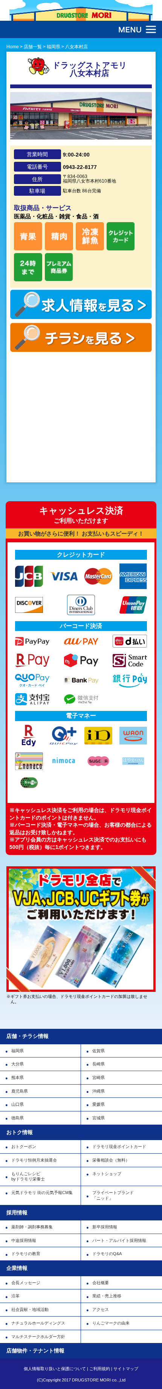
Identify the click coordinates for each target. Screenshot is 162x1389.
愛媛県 (98, 1104)
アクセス (100, 1309)
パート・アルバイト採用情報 (119, 1240)
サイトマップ (125, 1368)
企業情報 (17, 1268)
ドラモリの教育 (25, 1253)
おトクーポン (23, 1146)
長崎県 (98, 1064)
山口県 (17, 1104)
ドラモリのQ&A (107, 1253)
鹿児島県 (19, 1091)
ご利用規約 (99, 1368)
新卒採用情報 (104, 1227)
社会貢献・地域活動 (30, 1309)
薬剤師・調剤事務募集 (32, 1227)
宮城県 (98, 1118)
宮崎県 (98, 1077)
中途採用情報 (23, 1240)
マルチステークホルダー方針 (38, 1336)
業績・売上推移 (106, 1296)
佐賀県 (98, 1050)
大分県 (17, 1064)
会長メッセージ (25, 1282)
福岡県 (17, 1050)
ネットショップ (106, 1173)
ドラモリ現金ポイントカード (119, 1146)
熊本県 (17, 1077)
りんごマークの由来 (111, 1323)
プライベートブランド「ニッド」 (113, 1195)
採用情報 (17, 1212)
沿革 (15, 1296)
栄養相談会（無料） (111, 1160)
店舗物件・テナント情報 (35, 1351)
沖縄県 (98, 1091)
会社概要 (100, 1282)
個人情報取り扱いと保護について (55, 1368)
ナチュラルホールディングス (38, 1323)
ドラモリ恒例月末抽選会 (34, 1160)
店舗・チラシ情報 (27, 1036)
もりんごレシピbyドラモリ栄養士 (28, 1176)
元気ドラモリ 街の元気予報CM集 (42, 1192)
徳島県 (17, 1118)
